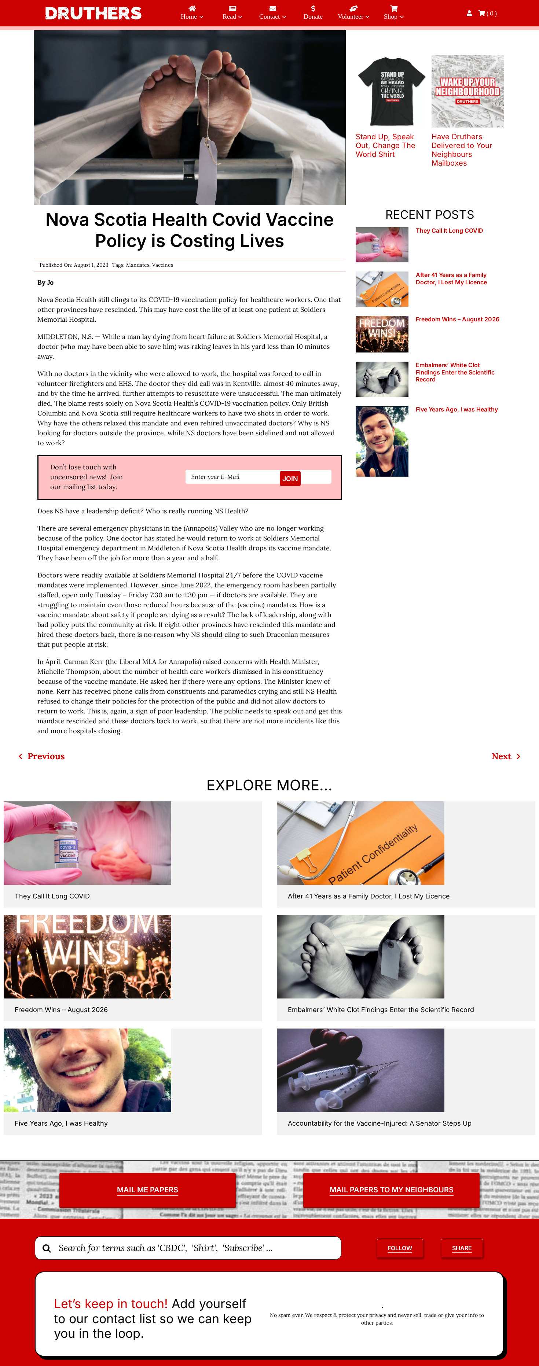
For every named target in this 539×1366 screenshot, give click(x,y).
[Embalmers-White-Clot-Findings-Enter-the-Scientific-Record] (360, 918)
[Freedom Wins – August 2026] (382, 334)
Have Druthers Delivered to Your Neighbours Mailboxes (462, 149)
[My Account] (470, 13)
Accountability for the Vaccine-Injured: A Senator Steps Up (380, 1123)
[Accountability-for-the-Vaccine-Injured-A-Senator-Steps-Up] (360, 1031)
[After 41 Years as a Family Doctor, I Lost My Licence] (382, 289)
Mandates (137, 265)
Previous (46, 756)
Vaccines (162, 265)
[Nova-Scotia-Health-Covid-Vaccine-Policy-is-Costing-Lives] (189, 33)
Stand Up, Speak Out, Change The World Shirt (385, 145)
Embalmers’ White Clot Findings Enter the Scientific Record (455, 372)
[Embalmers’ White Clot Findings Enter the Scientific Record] (382, 379)
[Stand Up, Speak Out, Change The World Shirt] (392, 59)
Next (501, 756)
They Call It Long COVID (449, 230)
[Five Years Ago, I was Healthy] (382, 441)
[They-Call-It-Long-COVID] (87, 804)
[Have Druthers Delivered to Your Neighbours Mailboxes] (468, 59)
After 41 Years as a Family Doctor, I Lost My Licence (451, 278)
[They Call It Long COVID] (382, 244)
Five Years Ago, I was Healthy (457, 409)
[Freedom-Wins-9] (87, 918)
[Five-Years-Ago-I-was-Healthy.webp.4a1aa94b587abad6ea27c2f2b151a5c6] (87, 1031)
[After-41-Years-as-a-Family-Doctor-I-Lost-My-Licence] (360, 804)
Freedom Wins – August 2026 (457, 319)
